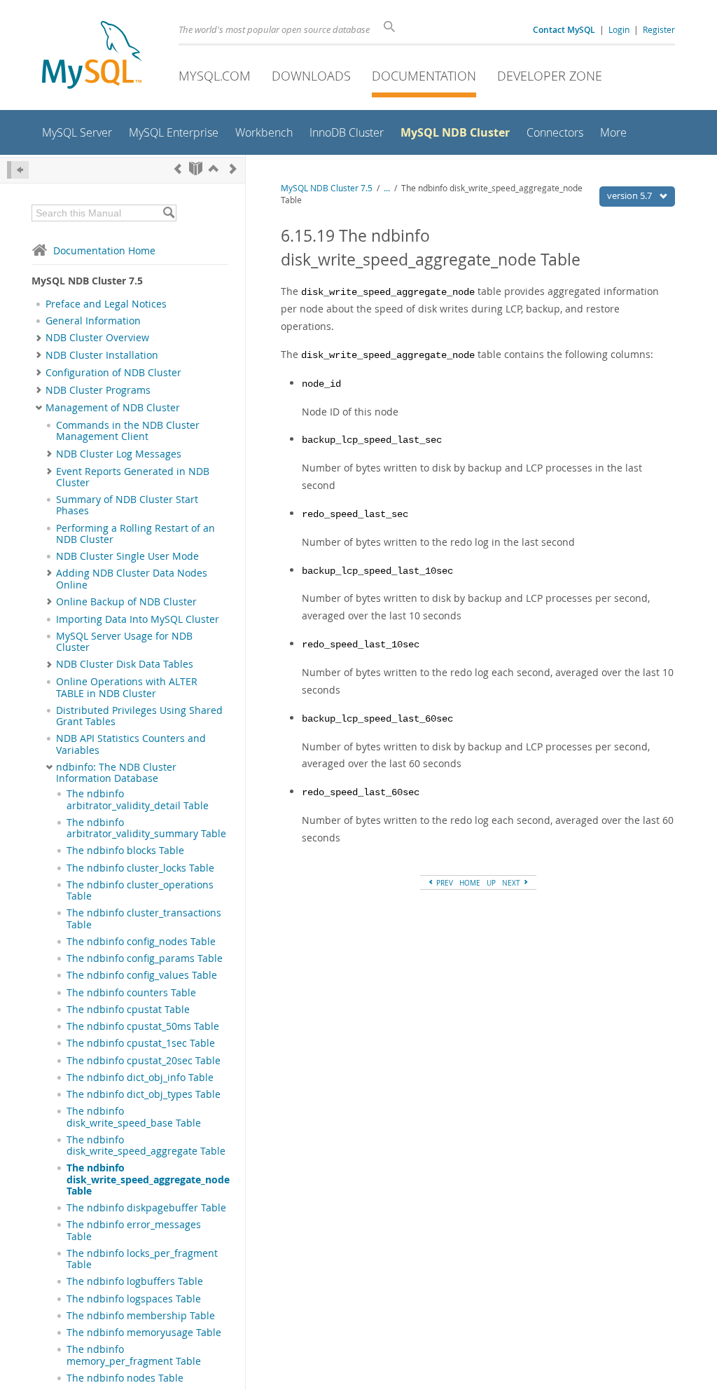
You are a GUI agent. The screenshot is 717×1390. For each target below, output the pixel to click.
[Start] (195, 168)
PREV (443, 883)
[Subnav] (39, 338)
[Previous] (177, 168)
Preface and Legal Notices (106, 304)
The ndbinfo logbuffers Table (135, 1281)
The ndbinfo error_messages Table (134, 1230)
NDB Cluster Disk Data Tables (124, 664)
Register (659, 29)
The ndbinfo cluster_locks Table (140, 868)
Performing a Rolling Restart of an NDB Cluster (135, 534)
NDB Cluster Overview (97, 337)
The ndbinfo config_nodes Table (141, 941)
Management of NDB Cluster (113, 407)
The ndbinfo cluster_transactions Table (144, 918)
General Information (93, 321)
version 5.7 (630, 195)
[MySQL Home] (91, 56)
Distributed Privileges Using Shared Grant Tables (139, 716)
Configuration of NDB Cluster (113, 372)
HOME (469, 883)
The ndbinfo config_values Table (142, 975)
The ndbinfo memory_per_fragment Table (134, 1355)
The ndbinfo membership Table (141, 1315)
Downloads (311, 75)
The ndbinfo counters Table (131, 992)
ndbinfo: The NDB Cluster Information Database (116, 773)
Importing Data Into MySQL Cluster (137, 619)
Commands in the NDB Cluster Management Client (128, 431)
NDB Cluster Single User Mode (127, 556)
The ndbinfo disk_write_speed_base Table (134, 1117)
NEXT (512, 883)
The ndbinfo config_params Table (145, 958)
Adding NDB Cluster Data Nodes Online (131, 579)
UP (491, 883)
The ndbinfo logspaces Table (134, 1299)
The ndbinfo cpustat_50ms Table (143, 1026)
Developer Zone (549, 75)
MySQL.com (215, 75)
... (387, 188)
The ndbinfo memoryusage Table (144, 1332)
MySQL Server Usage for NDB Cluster (124, 642)
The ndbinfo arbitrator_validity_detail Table (138, 799)
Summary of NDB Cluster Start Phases (127, 505)
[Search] (168, 213)
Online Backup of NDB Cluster (126, 602)
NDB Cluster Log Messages (118, 454)
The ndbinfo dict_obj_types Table (144, 1094)
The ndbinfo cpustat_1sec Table (141, 1043)
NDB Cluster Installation (102, 355)
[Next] (233, 168)
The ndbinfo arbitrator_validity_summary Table (146, 828)
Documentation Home (104, 250)
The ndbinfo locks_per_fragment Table (142, 1259)
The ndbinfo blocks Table (125, 850)
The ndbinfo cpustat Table (128, 1009)
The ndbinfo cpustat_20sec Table (144, 1060)
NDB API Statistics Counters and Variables (131, 744)
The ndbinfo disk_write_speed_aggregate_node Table (148, 1179)
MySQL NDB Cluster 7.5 (327, 188)
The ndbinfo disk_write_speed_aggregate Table (146, 1145)
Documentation (424, 75)
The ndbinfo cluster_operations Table (140, 890)
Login (618, 29)
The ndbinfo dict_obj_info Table (140, 1077)
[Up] (213, 168)
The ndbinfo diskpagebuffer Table (146, 1208)
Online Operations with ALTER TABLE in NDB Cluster (126, 687)
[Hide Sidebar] (18, 170)
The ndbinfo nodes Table (125, 1378)
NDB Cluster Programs (98, 390)
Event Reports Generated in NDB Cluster (132, 477)
